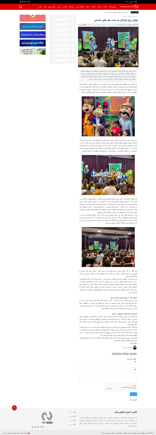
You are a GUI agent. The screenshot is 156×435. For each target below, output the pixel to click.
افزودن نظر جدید (131, 359)
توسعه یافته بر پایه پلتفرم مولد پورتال (17, 433)
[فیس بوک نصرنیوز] (27, 2)
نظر (135, 369)
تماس (72, 420)
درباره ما (71, 412)
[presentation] (134, 46)
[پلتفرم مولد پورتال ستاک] (28, 433)
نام (135, 361)
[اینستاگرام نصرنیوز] (29, 2)
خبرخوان (71, 424)
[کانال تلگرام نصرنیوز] (23, 2)
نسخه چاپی (81, 25)
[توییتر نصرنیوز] (25, 2)
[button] (108, 66)
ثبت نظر (133, 394)
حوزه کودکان (125, 354)
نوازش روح (133, 354)
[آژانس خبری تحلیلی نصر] (129, 6)
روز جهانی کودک (117, 354)
